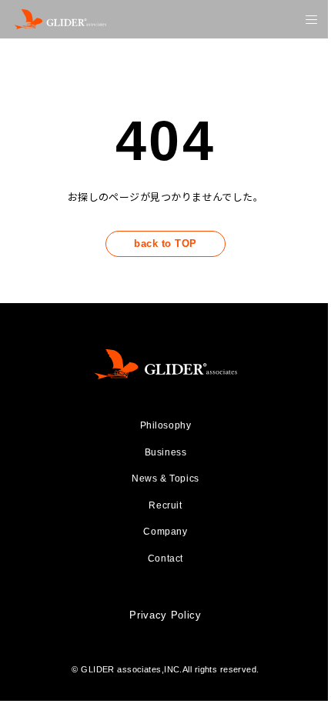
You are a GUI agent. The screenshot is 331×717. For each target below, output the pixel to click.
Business (166, 452)
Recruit (165, 505)
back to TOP (165, 243)
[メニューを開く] (311, 20)
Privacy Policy (165, 615)
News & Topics (165, 478)
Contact (165, 558)
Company (165, 531)
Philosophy (166, 425)
